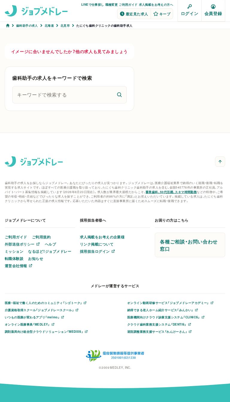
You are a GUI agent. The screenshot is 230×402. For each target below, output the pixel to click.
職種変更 (111, 4)
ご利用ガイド (128, 4)
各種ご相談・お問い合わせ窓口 (189, 245)
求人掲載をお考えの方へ (156, 4)
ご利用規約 (41, 237)
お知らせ (35, 258)
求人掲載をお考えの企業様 (102, 237)
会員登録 (213, 13)
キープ (164, 13)
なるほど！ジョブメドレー (49, 251)
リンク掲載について (97, 244)
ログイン (189, 13)
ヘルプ (50, 244)
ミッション (14, 251)
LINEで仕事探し (92, 4)
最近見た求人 (137, 13)
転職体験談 (14, 258)
